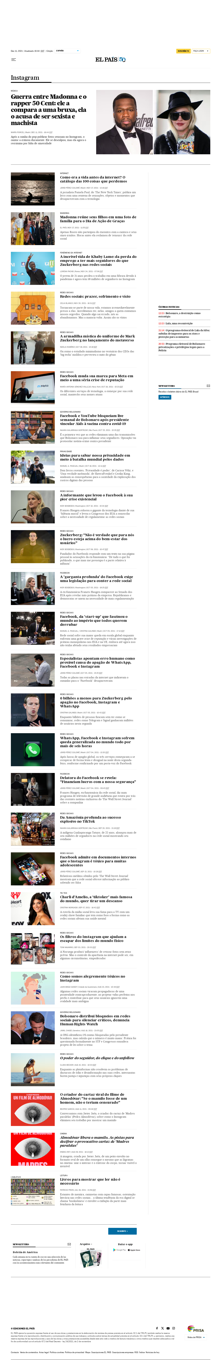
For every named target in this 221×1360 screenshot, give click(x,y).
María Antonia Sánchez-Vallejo (75, 387)
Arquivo (85, 1244)
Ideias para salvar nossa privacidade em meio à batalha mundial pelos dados (95, 457)
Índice (142, 1352)
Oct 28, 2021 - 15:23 (112, 387)
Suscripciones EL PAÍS (101, 1352)
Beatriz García (67, 1109)
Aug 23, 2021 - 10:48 (109, 987)
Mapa (87, 1352)
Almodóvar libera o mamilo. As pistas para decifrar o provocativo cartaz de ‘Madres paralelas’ (97, 1142)
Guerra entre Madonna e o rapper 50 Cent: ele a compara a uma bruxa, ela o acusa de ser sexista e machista (49, 110)
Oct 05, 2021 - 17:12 (113, 631)
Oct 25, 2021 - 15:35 (109, 430)
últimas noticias (169, 307)
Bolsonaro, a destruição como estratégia (179, 315)
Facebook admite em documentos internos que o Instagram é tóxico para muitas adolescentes (98, 861)
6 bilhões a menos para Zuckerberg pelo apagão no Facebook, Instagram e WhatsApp (96, 702)
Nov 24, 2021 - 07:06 (92, 271)
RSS (136, 1352)
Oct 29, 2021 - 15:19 (86, 347)
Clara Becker (66, 1065)
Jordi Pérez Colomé (70, 188)
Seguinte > (122, 1231)
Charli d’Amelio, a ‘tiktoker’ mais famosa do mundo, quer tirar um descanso (96, 899)
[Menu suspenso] (13, 59)
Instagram (25, 78)
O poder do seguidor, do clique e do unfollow (97, 1058)
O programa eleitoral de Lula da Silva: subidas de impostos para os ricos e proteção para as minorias (184, 333)
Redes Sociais (66, 332)
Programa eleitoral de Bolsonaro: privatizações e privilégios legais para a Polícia (181, 347)
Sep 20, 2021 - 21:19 (109, 828)
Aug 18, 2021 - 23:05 (92, 1030)
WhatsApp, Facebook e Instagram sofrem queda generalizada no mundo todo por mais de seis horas (97, 742)
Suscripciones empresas (122, 1352)
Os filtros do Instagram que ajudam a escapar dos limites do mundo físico (93, 939)
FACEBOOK (65, 573)
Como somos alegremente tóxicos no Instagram (92, 978)
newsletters (166, 386)
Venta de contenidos (29, 1352)
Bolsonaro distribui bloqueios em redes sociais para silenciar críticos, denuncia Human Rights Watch (95, 1020)
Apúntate (165, 397)
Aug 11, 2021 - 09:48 (86, 1109)
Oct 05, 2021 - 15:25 (91, 673)
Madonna (64, 213)
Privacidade (66, 452)
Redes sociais (66, 491)
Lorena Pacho (67, 271)
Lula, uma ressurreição (179, 323)
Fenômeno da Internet (71, 253)
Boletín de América (25, 1252)
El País (63, 228)
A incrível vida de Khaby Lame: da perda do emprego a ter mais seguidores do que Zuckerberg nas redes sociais (98, 261)
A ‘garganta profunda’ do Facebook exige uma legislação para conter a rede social (96, 579)
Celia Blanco (66, 303)
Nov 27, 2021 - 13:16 (97, 188)
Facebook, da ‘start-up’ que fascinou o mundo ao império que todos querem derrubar (94, 621)
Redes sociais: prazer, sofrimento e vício (95, 297)
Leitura (64, 1176)
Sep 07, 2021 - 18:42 (89, 907)
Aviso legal (44, 1352)
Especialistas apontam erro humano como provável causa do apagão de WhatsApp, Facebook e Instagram (97, 662)
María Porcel (17, 132)
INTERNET (64, 173)
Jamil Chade (66, 1030)
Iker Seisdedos (67, 506)
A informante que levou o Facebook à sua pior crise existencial (96, 497)
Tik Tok (63, 893)
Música (14, 91)
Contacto (15, 1352)
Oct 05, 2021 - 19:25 (97, 588)
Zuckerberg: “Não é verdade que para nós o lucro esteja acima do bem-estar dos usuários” (97, 539)
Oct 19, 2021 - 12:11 (95, 466)
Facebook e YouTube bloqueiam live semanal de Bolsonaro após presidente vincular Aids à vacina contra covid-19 (94, 420)
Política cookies (57, 1352)
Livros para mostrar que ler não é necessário (90, 1181)
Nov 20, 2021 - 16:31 (84, 303)
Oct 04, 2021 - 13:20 (98, 752)
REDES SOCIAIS (66, 293)
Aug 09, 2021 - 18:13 (82, 1152)
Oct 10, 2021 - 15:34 (97, 506)
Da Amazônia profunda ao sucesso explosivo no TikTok (90, 819)
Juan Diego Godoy (68, 987)
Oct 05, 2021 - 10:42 (94, 713)
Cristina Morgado (69, 907)
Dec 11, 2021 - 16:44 (41, 132)
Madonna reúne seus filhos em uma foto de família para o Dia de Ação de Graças (98, 219)
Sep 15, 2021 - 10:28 (91, 872)
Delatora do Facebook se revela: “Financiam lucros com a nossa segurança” (98, 780)
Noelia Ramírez (67, 347)
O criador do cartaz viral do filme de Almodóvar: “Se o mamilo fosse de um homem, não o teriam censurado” (93, 1099)
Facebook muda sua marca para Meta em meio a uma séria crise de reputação (96, 378)
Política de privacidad (74, 1352)
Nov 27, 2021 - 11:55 (78, 228)
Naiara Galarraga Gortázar (74, 430)
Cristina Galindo (88, 631)
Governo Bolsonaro (70, 412)
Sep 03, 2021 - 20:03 (85, 947)
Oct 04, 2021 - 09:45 (98, 788)
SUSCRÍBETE (183, 51)
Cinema (63, 1134)
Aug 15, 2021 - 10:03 (85, 1065)
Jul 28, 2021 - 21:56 (85, 1190)
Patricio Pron (67, 1190)
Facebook (65, 774)
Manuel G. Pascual (69, 466)
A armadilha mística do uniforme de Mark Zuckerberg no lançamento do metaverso (97, 338)
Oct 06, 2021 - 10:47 (97, 549)
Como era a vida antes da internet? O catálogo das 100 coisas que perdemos (93, 179)
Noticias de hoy (152, 1352)
